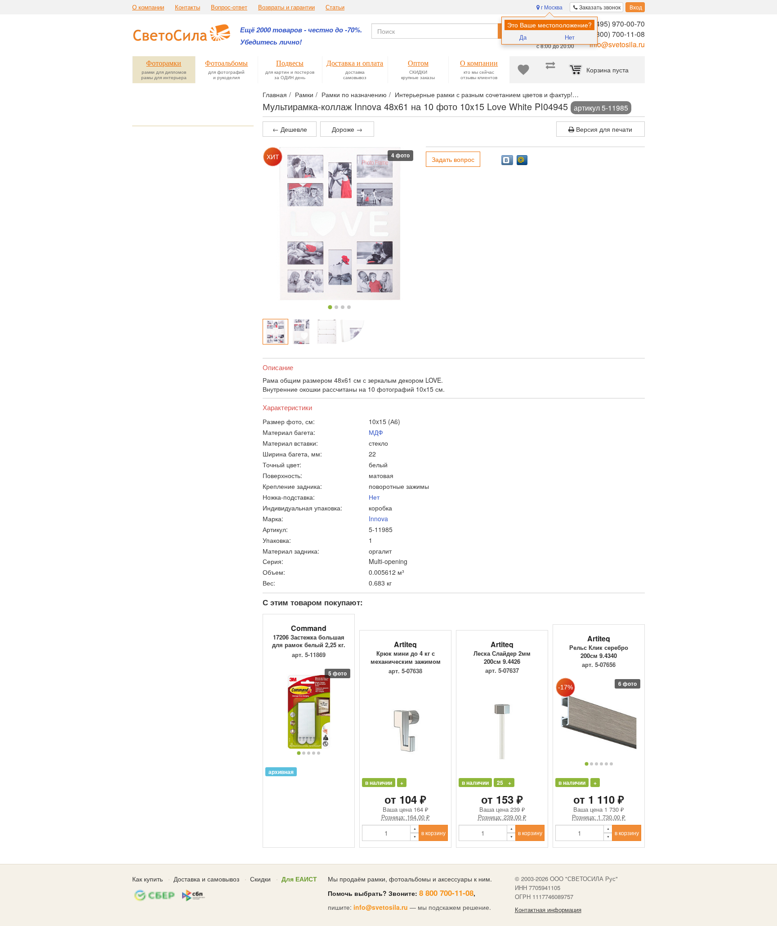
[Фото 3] (342, 307)
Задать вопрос (453, 159)
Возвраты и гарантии (286, 7)
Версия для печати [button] (603, 129)
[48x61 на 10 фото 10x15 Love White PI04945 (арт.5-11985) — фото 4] (352, 331)
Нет (570, 37)
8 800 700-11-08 (446, 892)
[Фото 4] (349, 307)
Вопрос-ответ (229, 7)
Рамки (304, 94)
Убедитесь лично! (271, 42)
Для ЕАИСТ (299, 878)
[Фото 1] (330, 307)
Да (523, 37)
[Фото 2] (336, 307)
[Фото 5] (318, 753)
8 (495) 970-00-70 (616, 23)
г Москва (551, 7)
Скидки (260, 878)
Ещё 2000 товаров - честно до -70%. (301, 30)
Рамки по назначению (354, 94)
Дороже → (347, 129)
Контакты (187, 7)
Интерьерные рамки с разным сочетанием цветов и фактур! (483, 94)
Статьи (335, 7)
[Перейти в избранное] (523, 69)
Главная (275, 94)
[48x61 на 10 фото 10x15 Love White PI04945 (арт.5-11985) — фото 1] (275, 331)
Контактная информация (548, 910)
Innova (378, 518)
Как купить (147, 878)
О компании (148, 7)
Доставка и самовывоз (206, 878)
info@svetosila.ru (617, 44)
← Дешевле (289, 129)
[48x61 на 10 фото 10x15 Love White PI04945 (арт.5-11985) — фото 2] (301, 331)
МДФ (376, 432)
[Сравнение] (550, 69)
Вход (635, 7)
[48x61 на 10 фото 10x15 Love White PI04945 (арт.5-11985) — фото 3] (326, 331)
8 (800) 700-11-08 (616, 34)
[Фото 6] (611, 763)
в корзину (433, 833)
